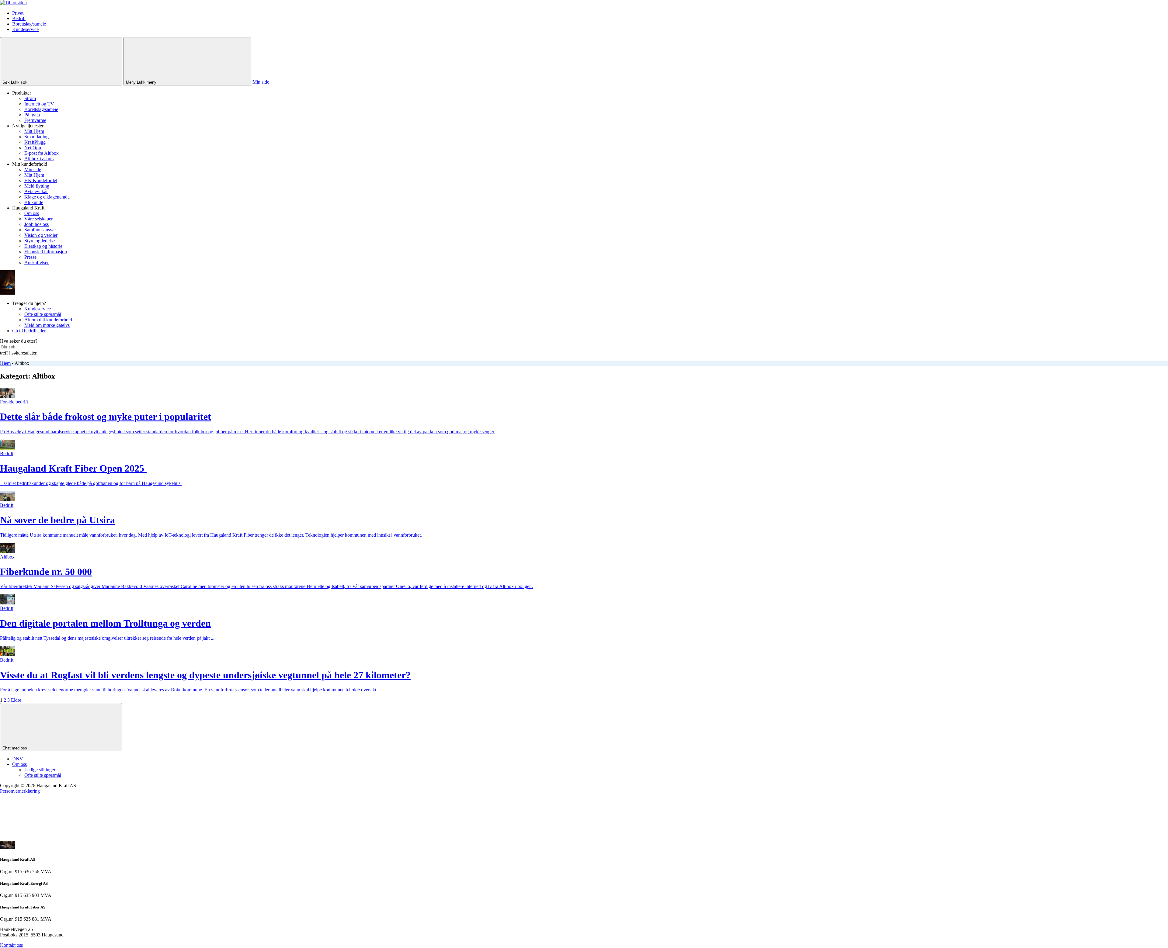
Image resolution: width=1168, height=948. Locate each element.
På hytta (32, 114)
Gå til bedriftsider (29, 330)
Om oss (31, 213)
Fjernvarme (35, 120)
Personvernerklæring (20, 791)
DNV (17, 758)
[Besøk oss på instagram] (138, 837)
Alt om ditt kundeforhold (48, 319)
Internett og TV (39, 103)
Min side (260, 82)
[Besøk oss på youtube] (231, 837)
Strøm (30, 98)
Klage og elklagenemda (47, 196)
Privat (17, 13)
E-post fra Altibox (41, 153)
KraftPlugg (35, 142)
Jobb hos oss (36, 224)
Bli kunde (33, 202)
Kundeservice (25, 29)
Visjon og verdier (40, 235)
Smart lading (36, 136)
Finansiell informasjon (45, 251)
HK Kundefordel (40, 180)
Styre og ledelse (39, 240)
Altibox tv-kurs (39, 158)
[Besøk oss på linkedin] (323, 837)
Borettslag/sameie (29, 23)
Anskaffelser (36, 262)
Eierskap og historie (43, 246)
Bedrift (19, 18)
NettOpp (32, 147)
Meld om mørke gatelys (47, 325)
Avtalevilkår (36, 191)
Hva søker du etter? (18, 341)
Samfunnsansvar (40, 229)
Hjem (5, 363)
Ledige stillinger (39, 769)
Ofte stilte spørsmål (42, 314)
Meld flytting (36, 186)
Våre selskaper (38, 218)
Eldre (16, 700)
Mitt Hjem (34, 131)
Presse (30, 257)
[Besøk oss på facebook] (46, 837)
